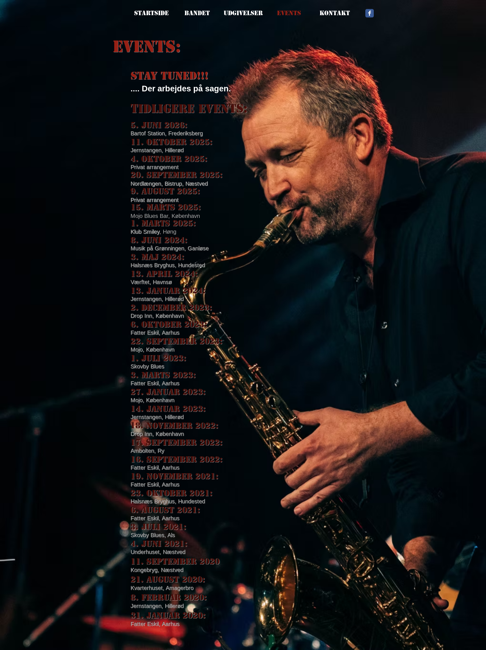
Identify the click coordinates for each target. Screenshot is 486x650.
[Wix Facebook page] (369, 13)
